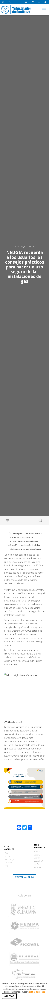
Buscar (41, 520)
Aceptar (9, 996)
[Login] (45, 2)
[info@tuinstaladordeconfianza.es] (4, 2)
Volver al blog (24, 877)
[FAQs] (33, 2)
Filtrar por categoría (8, 520)
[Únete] (39, 2)
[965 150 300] (11, 2)
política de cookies (37, 992)
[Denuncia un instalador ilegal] (27, 2)
